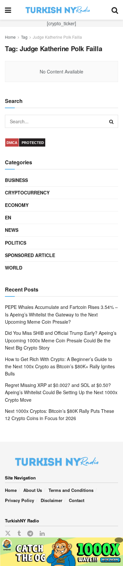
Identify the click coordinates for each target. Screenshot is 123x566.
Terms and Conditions (71, 490)
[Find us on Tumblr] (19, 533)
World (13, 267)
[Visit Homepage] (61, 10)
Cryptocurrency (27, 192)
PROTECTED (33, 143)
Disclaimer (51, 500)
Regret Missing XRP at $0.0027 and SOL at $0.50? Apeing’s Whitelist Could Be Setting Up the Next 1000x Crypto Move (61, 392)
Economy (17, 205)
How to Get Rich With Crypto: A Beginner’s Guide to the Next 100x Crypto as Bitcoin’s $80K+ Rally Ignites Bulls (60, 366)
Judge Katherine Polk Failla (57, 37)
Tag (24, 37)
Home (10, 37)
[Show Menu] (8, 10)
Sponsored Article (30, 255)
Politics (15, 242)
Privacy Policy (19, 500)
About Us (32, 490)
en (8, 217)
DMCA (12, 143)
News (11, 230)
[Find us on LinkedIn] (42, 533)
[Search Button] (115, 10)
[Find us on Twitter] (8, 533)
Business (16, 180)
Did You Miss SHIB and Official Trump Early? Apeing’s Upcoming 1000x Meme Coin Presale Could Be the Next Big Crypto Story (60, 340)
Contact (76, 500)
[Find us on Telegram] (30, 533)
